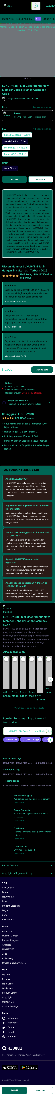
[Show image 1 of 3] (25, 78)
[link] (11, 739)
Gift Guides (8, 887)
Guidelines (7, 988)
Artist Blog (7, 958)
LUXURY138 (8, 19)
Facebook (13, 1022)
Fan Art (6, 892)
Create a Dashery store (14, 963)
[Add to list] (6, 659)
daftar (5, 915)
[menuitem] (8, 19)
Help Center (8, 983)
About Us (7, 931)
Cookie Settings (10, 1006)
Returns (6, 979)
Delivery (6, 974)
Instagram (13, 1018)
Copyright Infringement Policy (17, 873)
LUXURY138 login (28, 19)
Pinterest (12, 1036)
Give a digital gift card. (32, 393)
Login (5, 910)
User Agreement (9, 1055)
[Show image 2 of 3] (27, 78)
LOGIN (14, 1090)
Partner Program (10, 940)
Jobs (4, 953)
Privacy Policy (24, 1055)
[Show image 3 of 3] (30, 78)
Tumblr (11, 1032)
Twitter (11, 1027)
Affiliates (6, 944)
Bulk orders (8, 919)
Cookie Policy (39, 1055)
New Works (8, 896)
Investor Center (10, 935)
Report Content (10, 865)
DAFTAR (40, 1090)
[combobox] (36, 6)
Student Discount (11, 905)
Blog (4, 901)
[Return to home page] (16, 6)
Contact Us (8, 1001)
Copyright (7, 997)
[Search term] (36, 6)
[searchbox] (27, 731)
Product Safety (9, 992)
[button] (40, 679)
